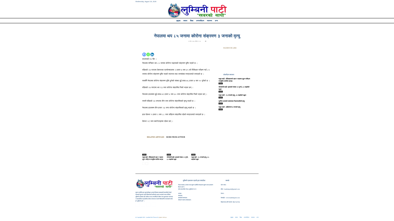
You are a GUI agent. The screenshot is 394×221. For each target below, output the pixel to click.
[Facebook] (246, 1)
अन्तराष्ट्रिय (200, 21)
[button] (256, 21)
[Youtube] (257, 1)
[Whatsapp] (148, 52)
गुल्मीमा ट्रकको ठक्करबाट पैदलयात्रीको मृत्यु (232, 101)
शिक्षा (191, 21)
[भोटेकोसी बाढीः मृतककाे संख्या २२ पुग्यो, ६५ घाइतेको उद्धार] (178, 148)
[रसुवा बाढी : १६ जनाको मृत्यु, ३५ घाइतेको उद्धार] (202, 148)
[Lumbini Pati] (197, 10)
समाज (185, 21)
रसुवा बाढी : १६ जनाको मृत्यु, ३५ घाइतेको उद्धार (232, 95)
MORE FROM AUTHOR (175, 137)
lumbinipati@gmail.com (232, 189)
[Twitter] (253, 1)
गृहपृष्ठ (178, 21)
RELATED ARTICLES (155, 137)
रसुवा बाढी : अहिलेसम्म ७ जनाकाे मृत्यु (229, 107)
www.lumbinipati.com (233, 198)
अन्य (216, 21)
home (144, 154)
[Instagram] (250, 1)
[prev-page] (143, 163)
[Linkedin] (152, 52)
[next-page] (146, 163)
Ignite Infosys (163, 217)
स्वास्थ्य (209, 21)
